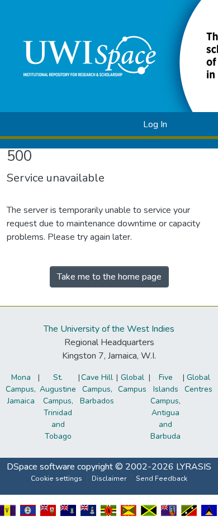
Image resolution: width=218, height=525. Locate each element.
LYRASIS (193, 467)
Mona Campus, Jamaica (21, 389)
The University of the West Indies (109, 329)
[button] (117, 124)
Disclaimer (109, 478)
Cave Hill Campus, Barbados (97, 389)
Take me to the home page (109, 277)
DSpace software (41, 467)
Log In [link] (155, 124)
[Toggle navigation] (194, 124)
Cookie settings (56, 478)
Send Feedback (161, 478)
